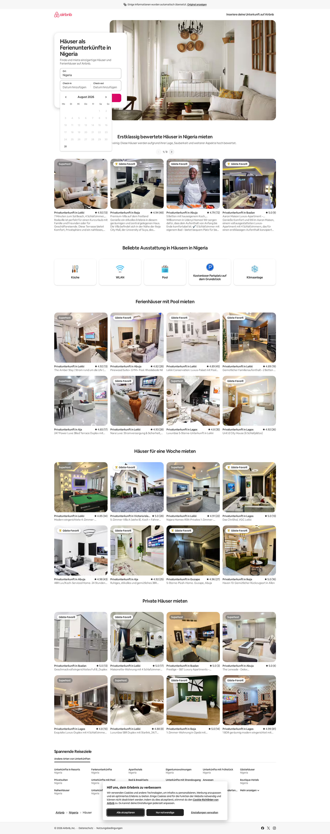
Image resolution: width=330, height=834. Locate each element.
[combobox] (90, 75)
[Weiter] (171, 152)
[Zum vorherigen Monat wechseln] (66, 97)
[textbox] (75, 87)
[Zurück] (158, 152)
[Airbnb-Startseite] (63, 14)
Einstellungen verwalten (204, 812)
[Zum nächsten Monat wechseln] (106, 97)
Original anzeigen (197, 4)
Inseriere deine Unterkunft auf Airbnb (250, 14)
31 (65, 146)
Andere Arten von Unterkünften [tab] (72, 758)
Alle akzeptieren (125, 812)
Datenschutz (86, 828)
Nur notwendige (165, 812)
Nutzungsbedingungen (109, 828)
